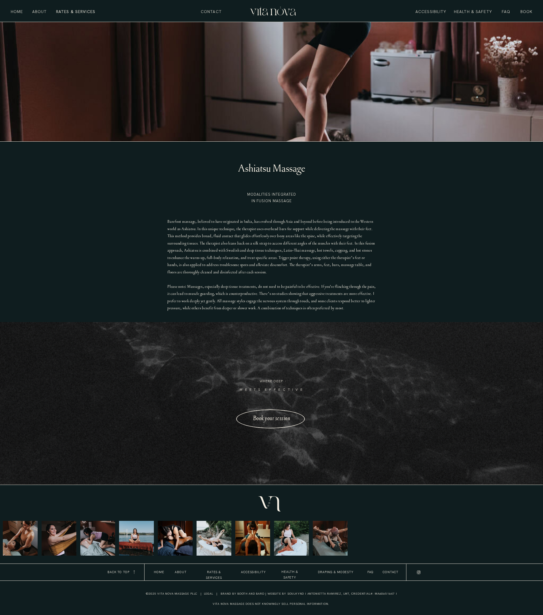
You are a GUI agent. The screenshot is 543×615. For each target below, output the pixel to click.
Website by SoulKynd (286, 593)
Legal (208, 593)
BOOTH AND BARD (250, 593)
